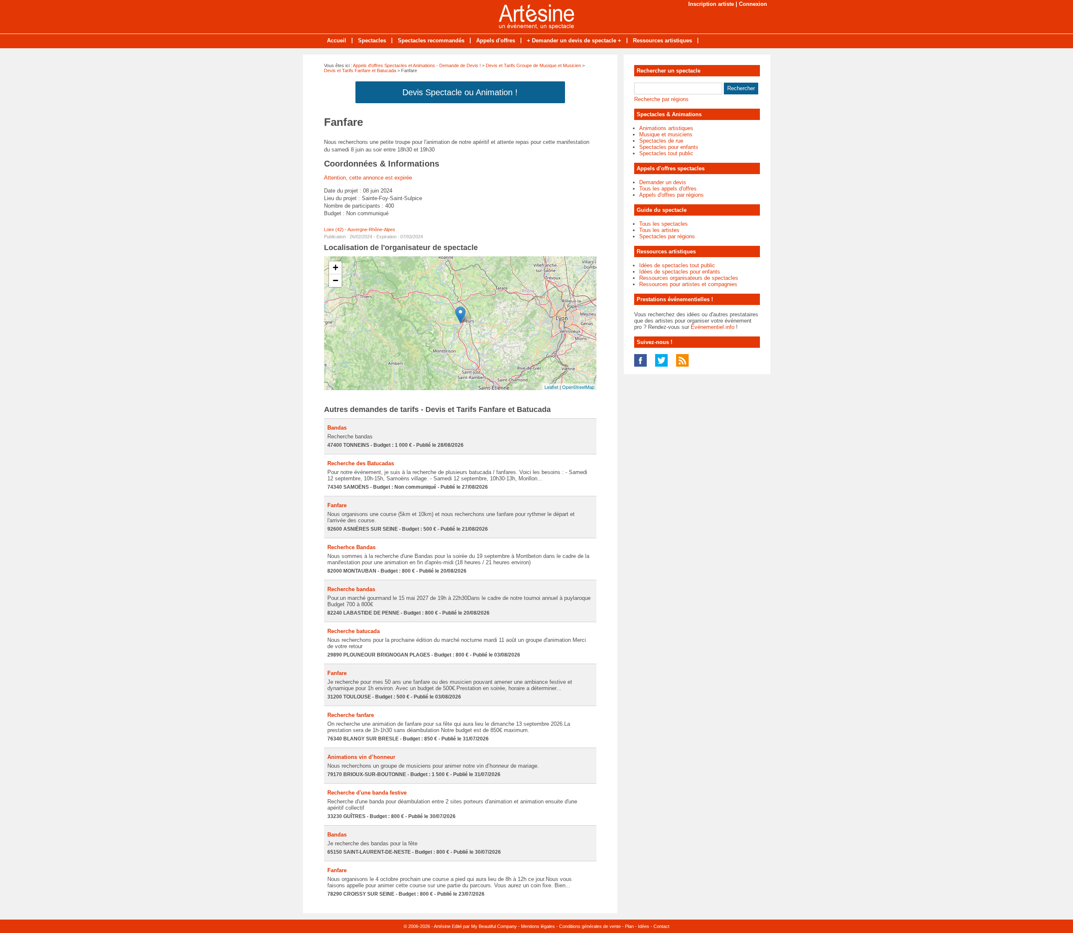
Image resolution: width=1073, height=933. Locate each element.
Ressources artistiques (662, 40)
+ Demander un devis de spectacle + (574, 40)
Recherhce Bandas (351, 547)
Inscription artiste (711, 4)
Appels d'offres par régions (671, 195)
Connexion (753, 4)
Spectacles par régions (667, 236)
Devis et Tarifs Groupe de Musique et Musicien (533, 65)
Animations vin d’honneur (361, 757)
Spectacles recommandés (431, 40)
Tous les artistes (659, 230)
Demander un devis (662, 182)
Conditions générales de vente (590, 926)
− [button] (335, 280)
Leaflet (551, 386)
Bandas (337, 428)
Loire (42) (334, 229)
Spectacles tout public (666, 153)
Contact (661, 926)
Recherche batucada (353, 631)
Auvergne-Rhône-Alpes (371, 229)
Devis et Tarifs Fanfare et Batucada (360, 70)
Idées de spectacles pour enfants (679, 271)
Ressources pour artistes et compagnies (688, 284)
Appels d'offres (495, 40)
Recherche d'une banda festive (367, 793)
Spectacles (372, 40)
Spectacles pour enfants (668, 147)
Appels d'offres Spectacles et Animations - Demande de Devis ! (417, 65)
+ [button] (335, 267)
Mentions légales (538, 926)
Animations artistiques (666, 128)
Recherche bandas (351, 589)
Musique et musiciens (665, 134)
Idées (643, 926)
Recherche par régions (661, 99)
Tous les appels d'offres (668, 188)
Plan (629, 926)
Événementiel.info (712, 327)
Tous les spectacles (663, 224)
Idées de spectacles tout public (677, 265)
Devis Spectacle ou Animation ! (460, 92)
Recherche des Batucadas (360, 463)
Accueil (336, 40)
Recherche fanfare (350, 715)
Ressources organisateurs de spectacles (688, 278)
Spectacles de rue (661, 141)
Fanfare (337, 505)
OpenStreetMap (578, 386)
